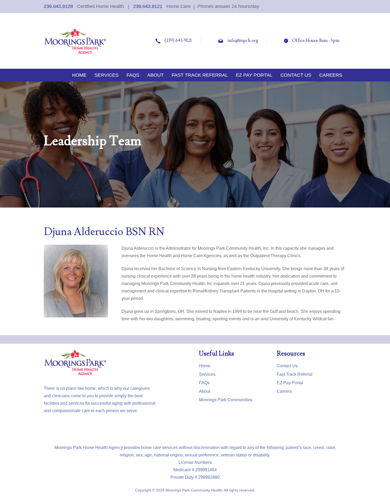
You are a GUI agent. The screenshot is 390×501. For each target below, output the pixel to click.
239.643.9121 (147, 6)
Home (204, 366)
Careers (284, 391)
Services (207, 374)
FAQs (204, 383)
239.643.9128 (58, 6)
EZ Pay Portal (290, 383)
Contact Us (287, 366)
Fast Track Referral (295, 374)
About (204, 391)
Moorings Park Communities (225, 400)
